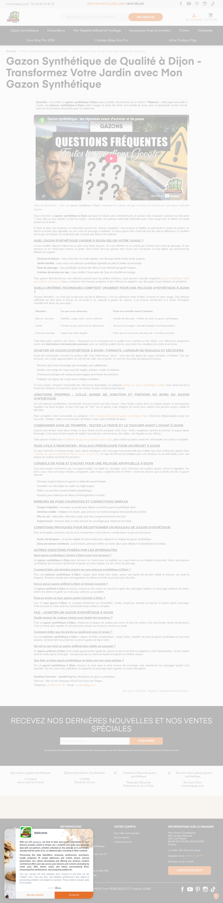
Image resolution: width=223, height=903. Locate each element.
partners (37, 842)
